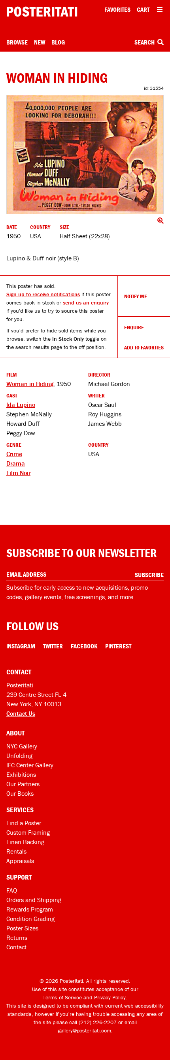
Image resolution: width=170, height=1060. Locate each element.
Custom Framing (28, 832)
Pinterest (118, 646)
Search (145, 42)
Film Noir (18, 473)
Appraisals (20, 861)
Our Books (20, 793)
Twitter (53, 646)
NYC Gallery (21, 746)
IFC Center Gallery (29, 765)
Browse (17, 42)
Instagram (20, 646)
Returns (16, 937)
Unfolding (19, 755)
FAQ (11, 890)
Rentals (16, 851)
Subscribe (149, 575)
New (39, 42)
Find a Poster (23, 823)
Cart (143, 9)
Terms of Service (62, 997)
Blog (58, 42)
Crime (14, 454)
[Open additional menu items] (160, 9)
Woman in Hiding (29, 384)
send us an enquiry (86, 302)
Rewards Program (29, 909)
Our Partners (23, 784)
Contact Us (20, 713)
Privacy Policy (110, 997)
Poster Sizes (22, 928)
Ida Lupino (20, 404)
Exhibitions (21, 774)
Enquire (134, 327)
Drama (15, 463)
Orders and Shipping (33, 900)
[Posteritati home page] (41, 11)
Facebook (84, 646)
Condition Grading (30, 919)
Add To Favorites (144, 347)
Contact (16, 947)
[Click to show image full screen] (85, 154)
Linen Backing (25, 842)
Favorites (117, 9)
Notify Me (135, 296)
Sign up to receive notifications (43, 294)
